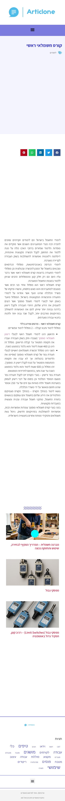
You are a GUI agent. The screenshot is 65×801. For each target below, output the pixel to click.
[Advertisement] (32, 196)
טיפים (23, 746)
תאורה (41, 768)
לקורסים (44, 752)
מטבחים (8, 753)
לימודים (53, 52)
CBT (58, 747)
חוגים (34, 747)
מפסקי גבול (52, 590)
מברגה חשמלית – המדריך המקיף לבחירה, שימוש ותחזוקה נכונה (35, 546)
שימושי (53, 767)
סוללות (35, 756)
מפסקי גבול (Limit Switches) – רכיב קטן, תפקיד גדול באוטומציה (35, 634)
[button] (57, 152)
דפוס (51, 747)
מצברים (57, 757)
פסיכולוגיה (34, 762)
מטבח (17, 753)
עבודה (23, 756)
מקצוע (47, 756)
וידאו (42, 746)
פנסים (46, 761)
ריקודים (22, 761)
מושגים (30, 752)
